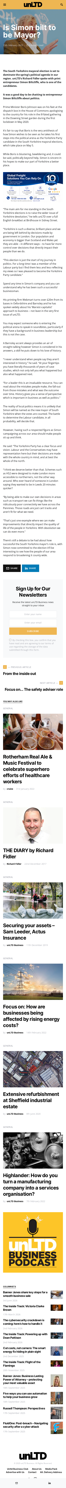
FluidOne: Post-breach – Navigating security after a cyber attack (25, 1425)
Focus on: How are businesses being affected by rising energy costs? (31, 1016)
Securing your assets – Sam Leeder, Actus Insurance (28, 931)
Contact (32, 1472)
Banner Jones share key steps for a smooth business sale (25, 1294)
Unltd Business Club (17, 1469)
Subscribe (33, 631)
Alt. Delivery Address (51, 1472)
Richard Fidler (14, 863)
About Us (37, 1469)
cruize (10, 788)
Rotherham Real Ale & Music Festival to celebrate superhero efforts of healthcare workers (27, 769)
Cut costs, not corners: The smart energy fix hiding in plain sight (24, 1349)
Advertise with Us (15, 1472)
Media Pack (51, 1469)
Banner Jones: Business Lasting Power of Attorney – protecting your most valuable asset (23, 1379)
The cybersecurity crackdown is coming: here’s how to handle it (23, 1322)
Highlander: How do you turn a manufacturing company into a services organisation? (31, 1184)
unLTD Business (15, 945)
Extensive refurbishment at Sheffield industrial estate (31, 1100)
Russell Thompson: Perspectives (24, 1408)
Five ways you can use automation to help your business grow (25, 1395)
